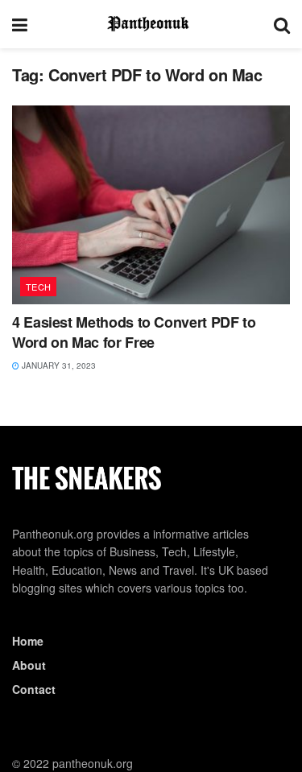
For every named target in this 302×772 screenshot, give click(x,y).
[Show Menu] (19, 24)
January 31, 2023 (57, 365)
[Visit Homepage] (151, 24)
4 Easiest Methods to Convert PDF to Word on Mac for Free (133, 332)
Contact (34, 689)
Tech (39, 286)
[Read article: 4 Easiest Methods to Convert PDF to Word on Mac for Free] (151, 204)
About (29, 665)
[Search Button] (282, 24)
